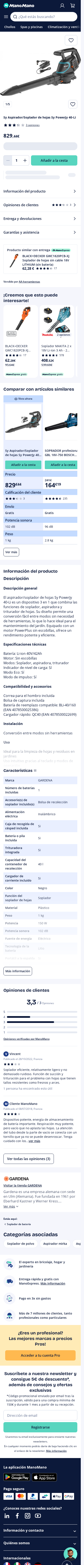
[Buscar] (15, 17)
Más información (56, 1451)
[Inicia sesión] (62, 5)
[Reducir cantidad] (7, 160)
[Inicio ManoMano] (29, 5)
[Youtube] (37, 1515)
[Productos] (6, 16)
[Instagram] (27, 1515)
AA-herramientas (29, 281)
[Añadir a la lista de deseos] (72, 104)
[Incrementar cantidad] (25, 160)
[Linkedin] (6, 1515)
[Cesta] (72, 5)
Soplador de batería (19, 1224)
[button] (40, 259)
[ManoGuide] (70, 1554)
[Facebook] (17, 1515)
